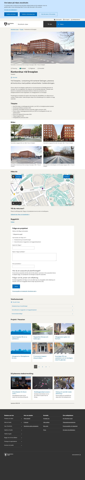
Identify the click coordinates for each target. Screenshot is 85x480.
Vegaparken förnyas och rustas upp (40, 338)
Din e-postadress (16, 263)
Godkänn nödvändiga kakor (28, 14)
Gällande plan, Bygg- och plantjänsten (20, 214)
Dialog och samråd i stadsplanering (64, 392)
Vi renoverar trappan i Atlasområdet (40, 357)
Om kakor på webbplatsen (10, 9)
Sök (51, 24)
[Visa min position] (13, 203)
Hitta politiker (46, 422)
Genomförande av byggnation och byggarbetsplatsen (27, 242)
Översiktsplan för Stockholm (19, 392)
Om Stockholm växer (68, 418)
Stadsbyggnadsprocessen (41, 392)
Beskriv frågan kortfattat (18, 251)
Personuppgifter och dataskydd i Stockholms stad (24, 291)
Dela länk (15, 77)
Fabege (12, 222)
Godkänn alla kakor (11, 14)
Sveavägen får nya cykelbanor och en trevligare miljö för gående (64, 358)
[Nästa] (49, 366)
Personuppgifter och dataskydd (70, 426)
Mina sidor (45, 426)
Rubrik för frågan (17, 245)
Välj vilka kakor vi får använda (48, 14)
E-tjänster (26, 422)
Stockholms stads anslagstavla (31, 426)
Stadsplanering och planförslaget (22, 239)
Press (44, 430)
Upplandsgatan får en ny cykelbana (19, 338)
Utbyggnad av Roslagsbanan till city (20, 357)
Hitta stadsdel (27, 418)
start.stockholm (75, 454)
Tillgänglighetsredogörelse (69, 422)
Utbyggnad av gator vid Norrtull (62, 338)
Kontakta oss (46, 418)
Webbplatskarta (76, 19)
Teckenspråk (58, 19)
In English (67, 19)
